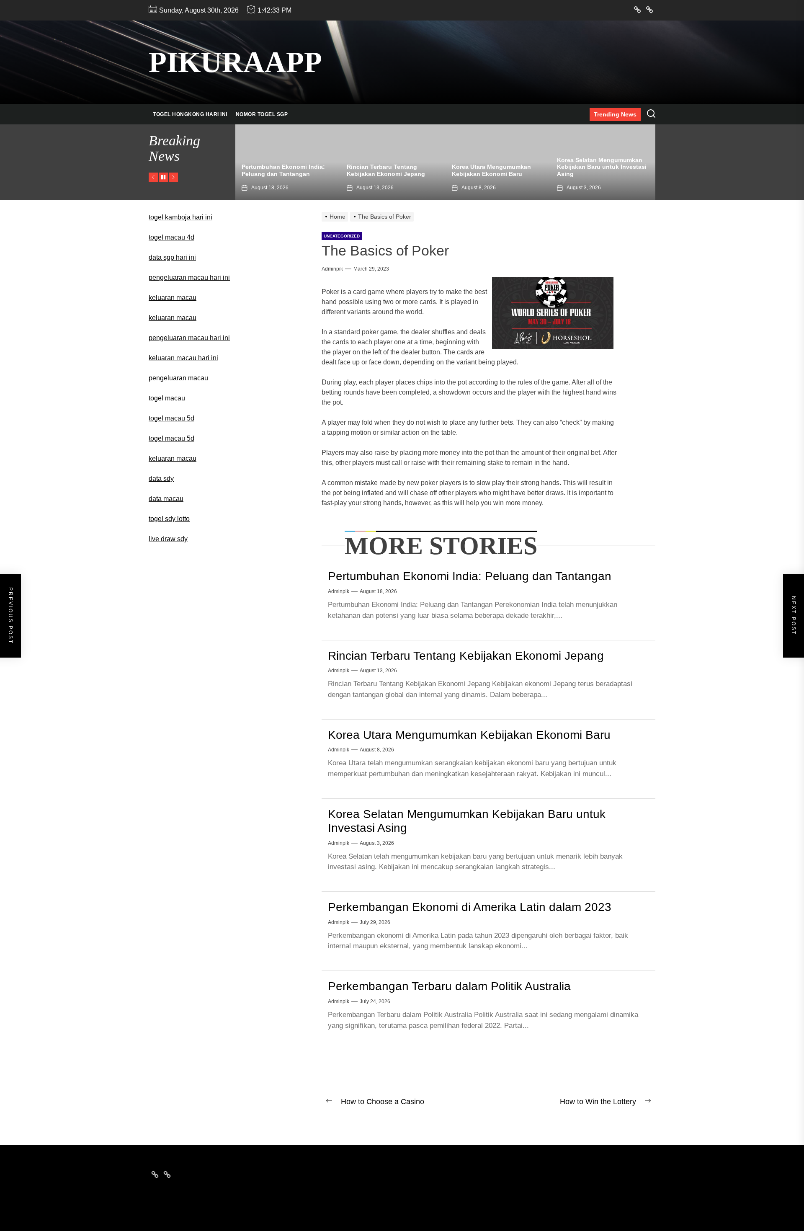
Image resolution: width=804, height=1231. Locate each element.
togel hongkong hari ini (190, 114)
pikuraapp (235, 62)
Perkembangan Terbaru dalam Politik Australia (449, 986)
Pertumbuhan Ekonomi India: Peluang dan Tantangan (469, 576)
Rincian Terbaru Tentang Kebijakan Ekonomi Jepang (281, 170)
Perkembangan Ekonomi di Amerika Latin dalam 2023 (595, 170)
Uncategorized (342, 236)
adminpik (332, 269)
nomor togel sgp (262, 114)
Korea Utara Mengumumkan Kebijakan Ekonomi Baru (386, 170)
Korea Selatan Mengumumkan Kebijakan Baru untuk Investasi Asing (496, 167)
